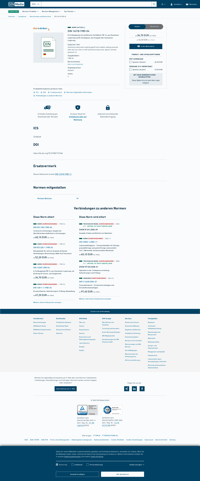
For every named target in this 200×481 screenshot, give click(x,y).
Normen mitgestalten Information (79, 92)
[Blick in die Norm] (48, 45)
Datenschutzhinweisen (72, 456)
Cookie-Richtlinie (97, 456)
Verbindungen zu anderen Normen (49, 96)
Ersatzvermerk (56, 92)
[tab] (58, 198)
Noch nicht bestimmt (75, 64)
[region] (100, 460)
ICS (37, 92)
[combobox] (99, 4)
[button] (176, 4)
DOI (44, 92)
